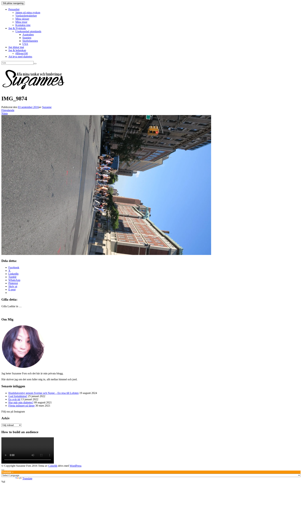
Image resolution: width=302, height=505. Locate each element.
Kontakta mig (22, 25)
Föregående (7, 110)
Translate (27, 478)
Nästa (4, 113)
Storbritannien (30, 40)
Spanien (26, 37)
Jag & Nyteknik (17, 28)
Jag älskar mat (16, 47)
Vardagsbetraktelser (26, 15)
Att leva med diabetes (20, 56)
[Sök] (35, 63)
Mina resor (21, 21)
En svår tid (14, 399)
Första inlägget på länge (21, 405)
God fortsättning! (17, 396)
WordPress (75, 465)
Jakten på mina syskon (27, 12)
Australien (28, 34)
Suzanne (47, 107)
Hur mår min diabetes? (20, 402)
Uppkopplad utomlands (28, 31)
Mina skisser (22, 18)
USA (25, 43)
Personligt (13, 9)
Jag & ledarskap (17, 50)
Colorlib (52, 465)
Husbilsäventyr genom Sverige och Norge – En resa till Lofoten (43, 393)
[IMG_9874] (106, 253)
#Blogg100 (21, 53)
